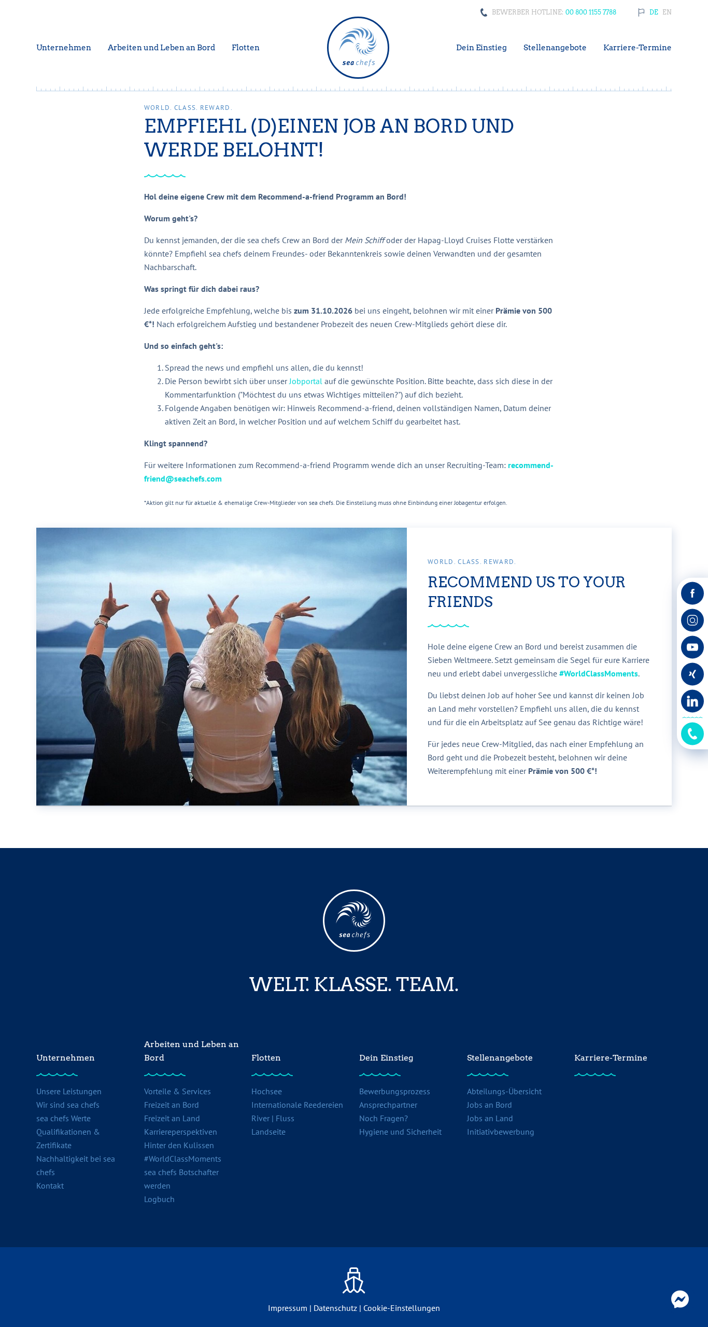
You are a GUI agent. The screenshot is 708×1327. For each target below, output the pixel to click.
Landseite (268, 1131)
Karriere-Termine (610, 1058)
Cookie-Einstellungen (401, 1308)
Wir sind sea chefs (68, 1104)
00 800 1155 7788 (590, 12)
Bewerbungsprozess (394, 1091)
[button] (653, 12)
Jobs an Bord (489, 1104)
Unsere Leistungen (69, 1091)
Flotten (266, 1058)
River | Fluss (272, 1118)
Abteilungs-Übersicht (504, 1091)
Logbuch (159, 1199)
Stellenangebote (500, 1058)
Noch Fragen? (383, 1118)
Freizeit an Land (172, 1118)
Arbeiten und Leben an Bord (191, 1051)
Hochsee (266, 1091)
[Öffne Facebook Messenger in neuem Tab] (680, 1299)
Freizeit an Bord (171, 1104)
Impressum (287, 1308)
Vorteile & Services (177, 1091)
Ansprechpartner (388, 1104)
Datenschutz (335, 1308)
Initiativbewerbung (500, 1131)
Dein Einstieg (386, 1058)
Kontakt (50, 1185)
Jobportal (306, 381)
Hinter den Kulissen (179, 1145)
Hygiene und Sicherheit (400, 1131)
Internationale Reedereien (297, 1104)
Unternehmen (65, 1058)
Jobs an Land (490, 1118)
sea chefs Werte (63, 1118)
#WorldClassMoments (598, 673)
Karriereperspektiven (180, 1131)
